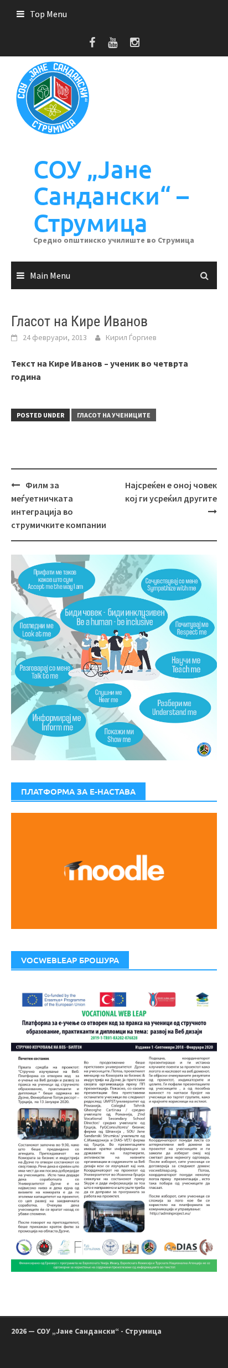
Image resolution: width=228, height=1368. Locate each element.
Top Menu (48, 13)
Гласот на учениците (114, 415)
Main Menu (50, 275)
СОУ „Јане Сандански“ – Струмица (111, 196)
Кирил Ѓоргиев (131, 337)
